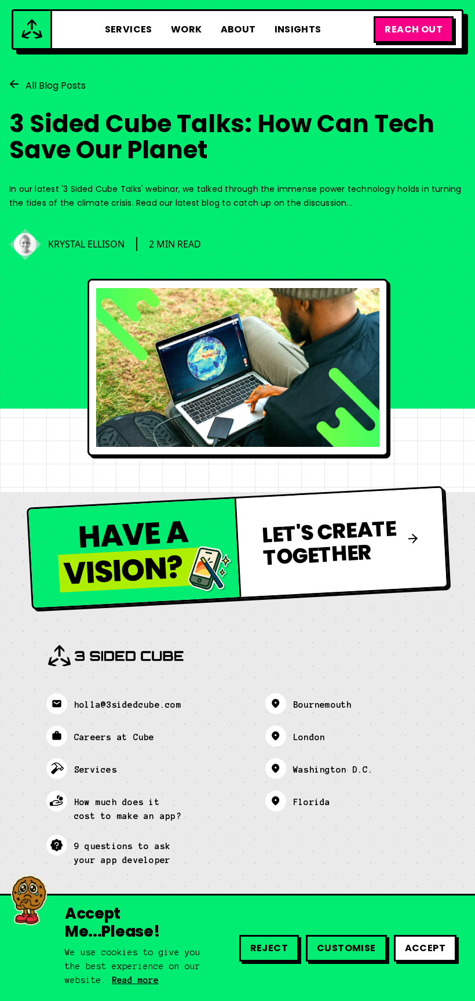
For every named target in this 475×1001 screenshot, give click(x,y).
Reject (269, 948)
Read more (135, 980)
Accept (425, 948)
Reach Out (414, 29)
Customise (346, 948)
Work (186, 29)
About (238, 29)
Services (128, 29)
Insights (298, 29)
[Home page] (32, 29)
